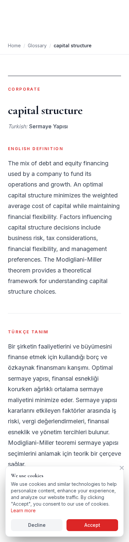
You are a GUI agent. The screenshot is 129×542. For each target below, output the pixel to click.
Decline (37, 525)
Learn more (23, 510)
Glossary (37, 45)
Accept (92, 525)
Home (14, 45)
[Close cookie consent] (121, 468)
